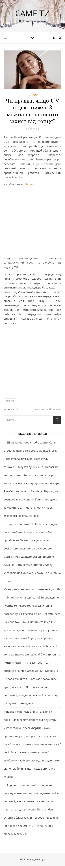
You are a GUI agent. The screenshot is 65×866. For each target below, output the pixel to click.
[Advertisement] (32, 221)
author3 (10, 400)
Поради (32, 94)
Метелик (30, 184)
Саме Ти (32, 13)
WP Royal (40, 859)
